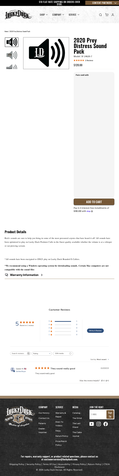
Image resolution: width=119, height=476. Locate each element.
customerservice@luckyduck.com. (61, 459)
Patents (42, 423)
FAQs (58, 431)
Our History (44, 413)
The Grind (77, 418)
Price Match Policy (61, 443)
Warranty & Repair (61, 415)
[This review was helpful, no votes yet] (102, 380)
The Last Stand (76, 425)
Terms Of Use (49, 464)
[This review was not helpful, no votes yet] (106, 380)
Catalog (76, 413)
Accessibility (64, 464)
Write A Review (95, 331)
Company (57, 14)
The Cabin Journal (77, 434)
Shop (42, 14)
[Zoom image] (46, 53)
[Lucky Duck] (18, 14)
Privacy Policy (79, 464)
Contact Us (44, 418)
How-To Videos (59, 424)
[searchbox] (18, 353)
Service (73, 14)
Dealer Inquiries (43, 430)
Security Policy (33, 464)
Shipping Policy (16, 464)
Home (6, 31)
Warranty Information (24, 275)
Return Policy (62, 436)
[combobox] (42, 354)
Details (79, 190)
